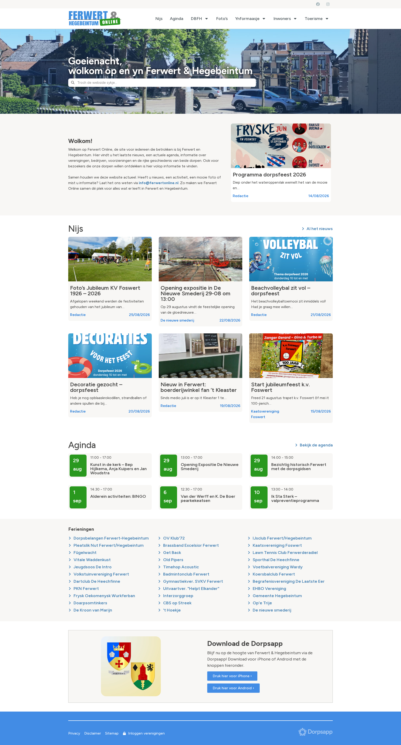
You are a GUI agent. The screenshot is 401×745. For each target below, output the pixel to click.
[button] (234, 161)
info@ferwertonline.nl (158, 183)
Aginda (176, 18)
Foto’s (222, 18)
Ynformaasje (247, 18)
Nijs (158, 18)
